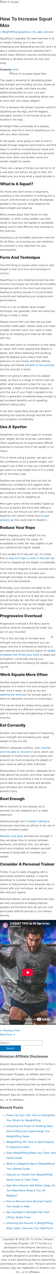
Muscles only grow (11, 836)
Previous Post (10, 1030)
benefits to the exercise (39, 365)
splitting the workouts (13, 694)
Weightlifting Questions (16, 31)
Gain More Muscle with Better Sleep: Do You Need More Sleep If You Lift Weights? (30, 1190)
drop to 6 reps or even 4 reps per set (31, 558)
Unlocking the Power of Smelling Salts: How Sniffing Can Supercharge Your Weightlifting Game (29, 1131)
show (15, 69)
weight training (37, 821)
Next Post (7, 1034)
